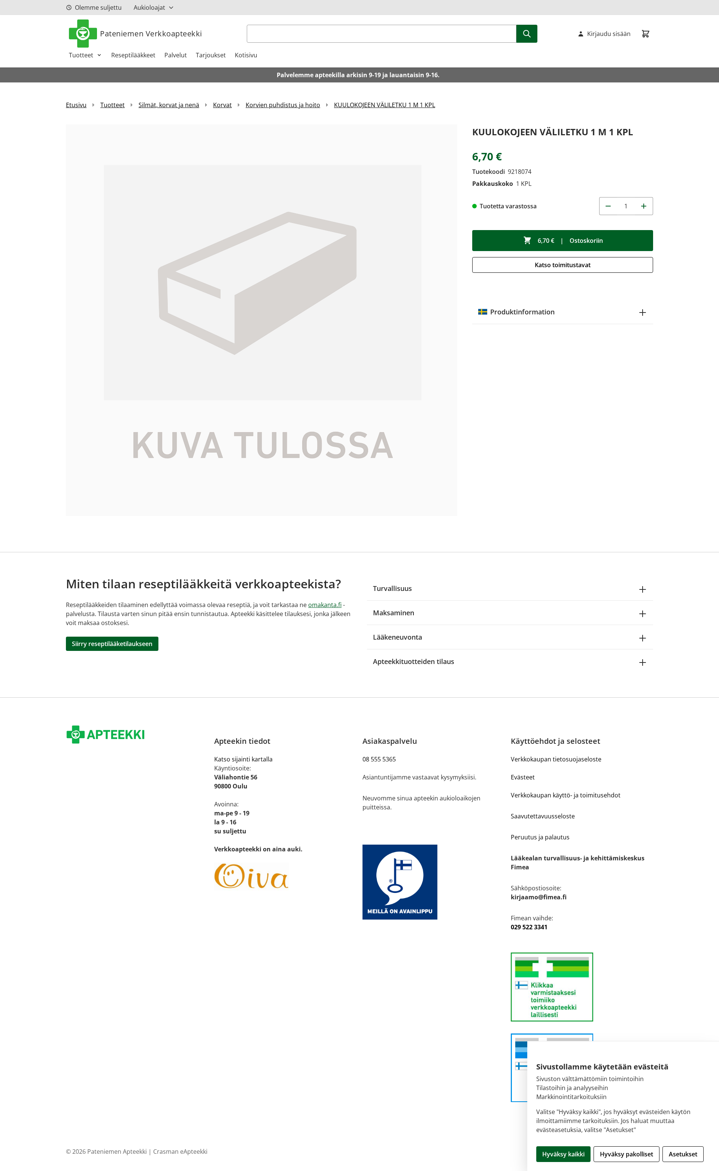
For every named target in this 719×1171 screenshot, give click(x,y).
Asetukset (683, 1154)
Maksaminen (393, 612)
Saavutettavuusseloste (543, 816)
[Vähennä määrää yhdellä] (608, 206)
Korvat (222, 105)
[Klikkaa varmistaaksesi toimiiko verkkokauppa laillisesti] (582, 987)
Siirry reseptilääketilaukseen (112, 644)
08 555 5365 (379, 759)
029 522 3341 (529, 927)
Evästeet (523, 777)
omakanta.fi (325, 605)
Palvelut (175, 55)
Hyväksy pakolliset (626, 1154)
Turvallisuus (392, 588)
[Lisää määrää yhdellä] (644, 206)
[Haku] (526, 34)
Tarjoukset (211, 55)
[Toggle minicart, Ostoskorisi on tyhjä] (646, 34)
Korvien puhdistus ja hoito (283, 105)
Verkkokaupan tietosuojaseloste (556, 759)
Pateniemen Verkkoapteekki (151, 33)
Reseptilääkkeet (133, 55)
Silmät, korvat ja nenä (169, 105)
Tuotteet (81, 55)
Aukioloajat (149, 7)
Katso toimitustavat (563, 265)
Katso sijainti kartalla (243, 759)
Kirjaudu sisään (609, 34)
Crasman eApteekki (180, 1151)
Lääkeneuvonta (397, 637)
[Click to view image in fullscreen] (261, 320)
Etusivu (76, 105)
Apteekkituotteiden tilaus (413, 661)
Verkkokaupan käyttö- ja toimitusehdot (566, 795)
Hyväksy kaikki (563, 1154)
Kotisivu (246, 55)
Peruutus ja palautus (540, 837)
